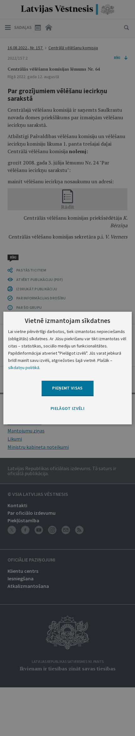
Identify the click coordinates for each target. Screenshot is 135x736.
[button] (67, 408)
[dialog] (67, 368)
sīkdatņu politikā (23, 367)
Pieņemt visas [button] (67, 388)
